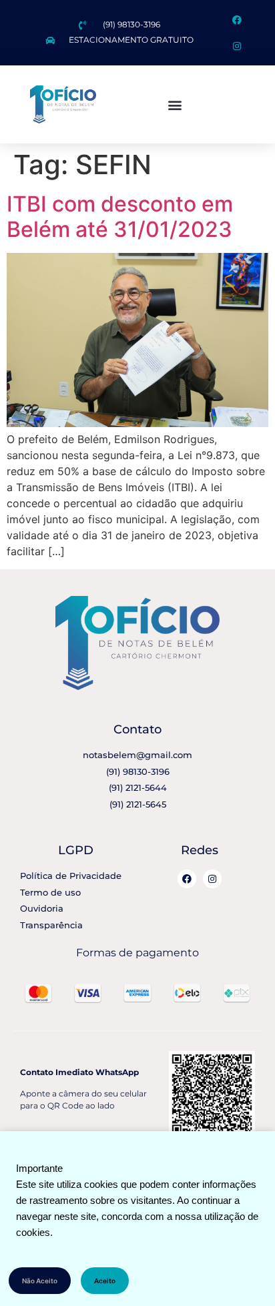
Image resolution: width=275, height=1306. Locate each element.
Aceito (104, 1281)
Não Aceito (39, 1281)
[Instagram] (237, 46)
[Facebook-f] (237, 20)
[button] (175, 104)
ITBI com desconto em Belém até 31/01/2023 (120, 216)
